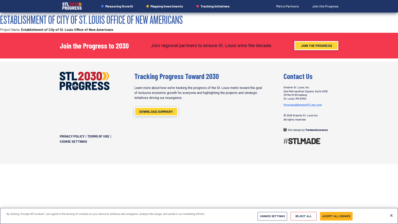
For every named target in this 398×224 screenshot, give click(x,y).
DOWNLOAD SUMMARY (156, 111)
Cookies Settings (272, 216)
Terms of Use (98, 136)
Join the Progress (316, 45)
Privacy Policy (72, 136)
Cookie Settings (73, 141)
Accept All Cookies (336, 216)
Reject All (303, 216)
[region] (199, 216)
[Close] (391, 215)
